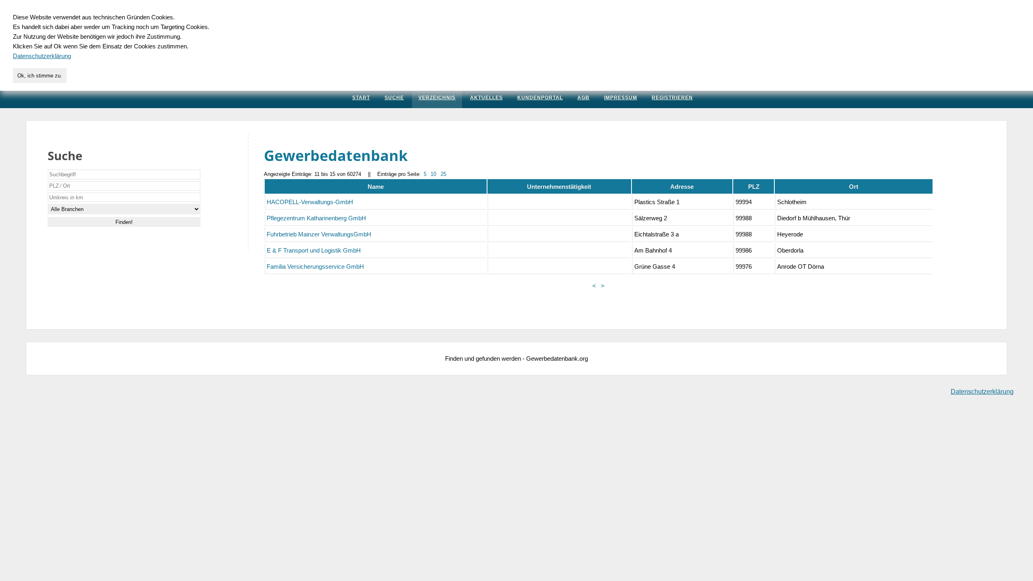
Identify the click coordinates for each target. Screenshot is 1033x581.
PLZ (753, 186)
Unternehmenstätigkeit (559, 186)
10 (433, 174)
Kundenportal (540, 97)
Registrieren (672, 97)
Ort (853, 186)
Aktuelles (486, 97)
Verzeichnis (437, 97)
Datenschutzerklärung (982, 391)
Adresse (682, 186)
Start (361, 97)
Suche (394, 97)
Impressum (620, 97)
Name (376, 186)
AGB (583, 97)
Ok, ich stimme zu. (39, 76)
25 (443, 174)
